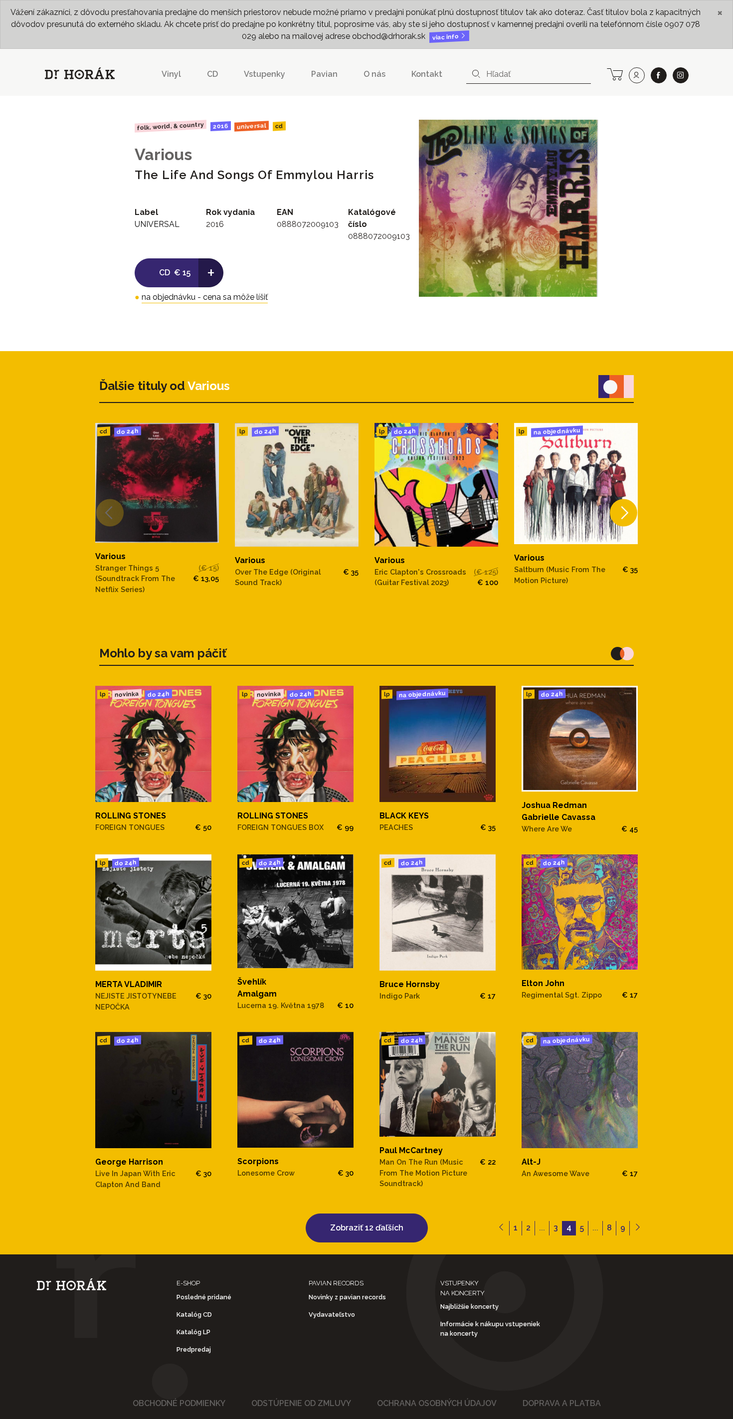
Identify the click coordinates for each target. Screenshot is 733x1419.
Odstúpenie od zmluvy (301, 1403)
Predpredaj (194, 1349)
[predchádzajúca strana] (501, 1228)
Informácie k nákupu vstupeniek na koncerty (490, 1328)
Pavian (324, 74)
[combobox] (528, 74)
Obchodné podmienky (179, 1403)
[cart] (615, 73)
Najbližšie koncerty (469, 1306)
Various (163, 154)
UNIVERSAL (251, 126)
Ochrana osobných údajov (437, 1403)
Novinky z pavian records (347, 1297)
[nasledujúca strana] (637, 1228)
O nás (374, 74)
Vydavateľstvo (332, 1314)
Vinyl (171, 74)
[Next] (623, 512)
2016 (220, 126)
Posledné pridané (204, 1297)
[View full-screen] (583, 135)
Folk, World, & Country (170, 126)
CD (212, 74)
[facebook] (659, 75)
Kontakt (426, 74)
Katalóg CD (194, 1314)
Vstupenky (264, 74)
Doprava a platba (562, 1403)
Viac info (446, 37)
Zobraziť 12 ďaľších (366, 1227)
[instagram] (681, 75)
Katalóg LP (193, 1332)
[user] (637, 75)
